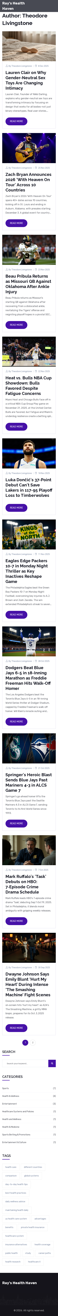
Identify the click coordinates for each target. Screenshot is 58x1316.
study (28, 1253)
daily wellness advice (15, 1201)
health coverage (42, 1244)
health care (10, 1167)
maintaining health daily (16, 1210)
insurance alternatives (16, 1244)
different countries (33, 1167)
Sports (5, 1088)
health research (13, 1262)
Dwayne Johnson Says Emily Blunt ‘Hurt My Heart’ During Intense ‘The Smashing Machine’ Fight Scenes (28, 984)
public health (11, 1253)
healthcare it (34, 1262)
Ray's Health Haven (13, 6)
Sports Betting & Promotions (16, 1134)
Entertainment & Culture (14, 1142)
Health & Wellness (10, 1096)
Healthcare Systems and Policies (18, 1111)
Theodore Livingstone (21, 66)
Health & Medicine (10, 1127)
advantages (40, 1219)
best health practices (15, 1193)
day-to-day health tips (16, 1184)
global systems (31, 1176)
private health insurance (32, 1227)
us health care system (16, 1219)
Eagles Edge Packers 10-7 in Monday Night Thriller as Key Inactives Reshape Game (27, 571)
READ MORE (16, 121)
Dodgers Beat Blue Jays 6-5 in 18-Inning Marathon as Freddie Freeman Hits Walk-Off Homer (28, 678)
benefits (9, 1227)
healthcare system (14, 1236)
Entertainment (9, 1104)
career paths (45, 1253)
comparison (11, 1176)
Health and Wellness (11, 1119)
